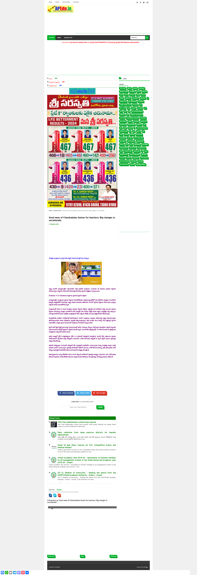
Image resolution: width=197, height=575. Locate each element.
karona (130, 128)
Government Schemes (132, 118)
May (143, 131)
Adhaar (135, 88)
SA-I (127, 144)
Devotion (135, 105)
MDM (121, 134)
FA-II (145, 108)
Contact (57, 2)
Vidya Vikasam (144, 157)
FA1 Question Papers (137, 111)
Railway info (140, 141)
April (137, 95)
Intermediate (131, 124)
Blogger (146, 567)
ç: (147, 98)
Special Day (132, 148)
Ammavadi (142, 88)
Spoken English (63, 82)
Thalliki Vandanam (134, 154)
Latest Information (142, 128)
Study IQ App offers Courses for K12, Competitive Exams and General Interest (87, 446)
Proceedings (131, 141)
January (139, 124)
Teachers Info (54, 224)
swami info (137, 151)
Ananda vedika (124, 91)
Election (140, 108)
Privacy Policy (66, 2)
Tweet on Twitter (85, 393)
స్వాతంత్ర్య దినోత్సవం (141, 164)
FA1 (129, 111)
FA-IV (125, 111)
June (125, 128)
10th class (123, 88)
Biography (135, 98)
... (60, 429)
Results (122, 144)
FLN (128, 114)
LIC (130, 131)
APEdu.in (144, 91)
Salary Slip (68, 37)
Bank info (128, 98)
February (122, 114)
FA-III (121, 111)
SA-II (131, 144)
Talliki (146, 151)
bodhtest (142, 98)
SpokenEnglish (141, 148)
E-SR (128, 108)
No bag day (139, 134)
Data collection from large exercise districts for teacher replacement (87, 433)
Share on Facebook (67, 393)
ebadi (59, 37)
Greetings (143, 118)
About (50, 2)
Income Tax (144, 121)
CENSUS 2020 (123, 101)
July (121, 128)
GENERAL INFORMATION (136, 114)
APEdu (59, 490)
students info (128, 151)
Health (130, 121)
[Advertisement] (112, 18)
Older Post (113, 556)
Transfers (136, 157)
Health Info (62, 86)
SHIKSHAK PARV (123, 148)
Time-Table (144, 154)
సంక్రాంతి (132, 164)
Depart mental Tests (125, 105)
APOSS (126, 95)
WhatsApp (133, 161)
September (145, 144)
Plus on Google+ (101, 393)
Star (121, 151)
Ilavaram (136, 121)
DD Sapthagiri (132, 101)
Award (121, 98)
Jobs (59, 79)
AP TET (138, 91)
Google (122, 118)
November (122, 138)
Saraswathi (137, 144)
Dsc (141, 105)
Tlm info (122, 157)
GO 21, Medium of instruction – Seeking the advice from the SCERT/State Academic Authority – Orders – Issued (87, 474)
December (141, 101)
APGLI (121, 95)
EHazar (134, 108)
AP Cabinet (132, 91)
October (129, 138)
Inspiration (123, 124)
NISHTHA (132, 134)
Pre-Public (123, 141)
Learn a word (123, 131)
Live (134, 131)
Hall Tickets (123, 121)
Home (52, 37)
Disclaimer (76, 2)
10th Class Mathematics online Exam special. (77, 422)
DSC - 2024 (122, 108)
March (138, 131)
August (143, 95)
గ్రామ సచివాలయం (124, 164)
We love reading (124, 161)
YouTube (140, 161)
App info (132, 95)
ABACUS (129, 88)
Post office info (138, 138)
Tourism (128, 157)
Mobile (126, 134)
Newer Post (51, 556)
